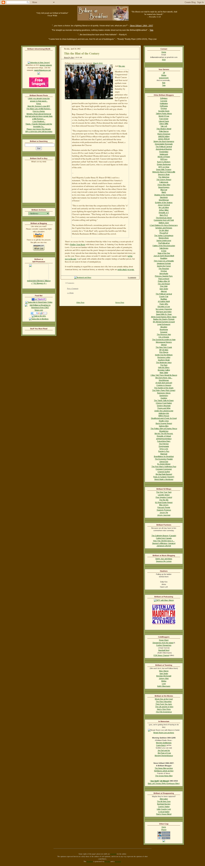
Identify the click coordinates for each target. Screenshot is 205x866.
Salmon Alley (164, 426)
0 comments (132, 277)
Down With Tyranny (163, 169)
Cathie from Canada (164, 538)
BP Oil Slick (163, 350)
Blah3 (164, 192)
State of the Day (164, 253)
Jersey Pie (164, 512)
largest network (46, 65)
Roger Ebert (163, 640)
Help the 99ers (163, 367)
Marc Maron (163, 671)
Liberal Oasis (164, 121)
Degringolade (164, 446)
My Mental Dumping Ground (164, 322)
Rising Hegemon (163, 134)
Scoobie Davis (163, 111)
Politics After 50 (164, 281)
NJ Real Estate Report (163, 502)
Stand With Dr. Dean (164, 314)
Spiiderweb (164, 154)
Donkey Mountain (164, 406)
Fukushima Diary (163, 441)
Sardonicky (163, 395)
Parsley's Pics (163, 451)
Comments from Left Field (164, 220)
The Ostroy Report (163, 180)
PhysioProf (164, 233)
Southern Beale (164, 360)
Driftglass (164, 98)
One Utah (164, 286)
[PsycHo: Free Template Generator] (163, 833)
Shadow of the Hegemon (163, 195)
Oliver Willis (163, 124)
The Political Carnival (164, 146)
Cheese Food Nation (164, 403)
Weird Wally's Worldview (163, 479)
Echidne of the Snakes (163, 202)
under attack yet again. (126, 269)
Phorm (163, 830)
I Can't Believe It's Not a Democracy (164, 225)
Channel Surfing (164, 472)
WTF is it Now (163, 167)
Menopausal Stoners (164, 342)
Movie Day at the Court (164, 699)
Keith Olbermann (163, 686)
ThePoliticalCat (164, 243)
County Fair (163, 296)
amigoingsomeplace (164, 439)
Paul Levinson (163, 279)
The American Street (164, 218)
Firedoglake (163, 152)
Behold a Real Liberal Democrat (39, 114)
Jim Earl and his (164, 750)
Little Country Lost (164, 809)
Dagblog (164, 398)
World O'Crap (164, 116)
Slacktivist (164, 197)
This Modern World (163, 129)
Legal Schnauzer (163, 324)
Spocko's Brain (164, 174)
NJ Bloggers (39, 283)
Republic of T (164, 213)
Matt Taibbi (164, 373)
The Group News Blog (163, 776)
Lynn (164, 684)
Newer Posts (119, 302)
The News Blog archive (164, 768)
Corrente (163, 101)
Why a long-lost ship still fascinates (38, 131)
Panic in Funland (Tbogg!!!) (163, 477)
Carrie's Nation (164, 806)
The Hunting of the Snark (163, 388)
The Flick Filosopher (164, 701)
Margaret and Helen (164, 312)
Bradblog (163, 258)
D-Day (163, 251)
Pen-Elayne (163, 352)
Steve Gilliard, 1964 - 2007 (141, 26)
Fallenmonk (163, 182)
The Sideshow (163, 177)
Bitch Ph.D (164, 215)
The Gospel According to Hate (164, 340)
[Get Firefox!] (163, 836)
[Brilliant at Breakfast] (39, 300)
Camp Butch (161, 745)
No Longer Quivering (164, 309)
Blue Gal (163, 190)
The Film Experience (164, 712)
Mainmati (163, 454)
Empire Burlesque (164, 164)
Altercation (164, 799)
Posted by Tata (69, 57)
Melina (163, 75)
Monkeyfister (164, 238)
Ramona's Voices (164, 393)
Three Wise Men (163, 185)
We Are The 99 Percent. (164, 433)
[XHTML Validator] (163, 839)
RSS (164, 60)
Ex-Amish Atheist (163, 464)
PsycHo (107, 861)
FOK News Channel (161, 655)
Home (163, 52)
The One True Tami (163, 492)
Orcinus (164, 108)
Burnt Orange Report (164, 423)
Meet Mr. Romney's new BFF (39, 106)
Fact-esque (163, 119)
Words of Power (164, 157)
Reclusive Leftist (163, 357)
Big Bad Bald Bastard (164, 474)
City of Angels (164, 337)
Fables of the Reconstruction (164, 246)
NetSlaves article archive (163, 771)
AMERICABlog (163, 136)
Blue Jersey (163, 505)
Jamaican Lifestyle (164, 546)
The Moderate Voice (164, 362)
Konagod (163, 332)
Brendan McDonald (163, 676)
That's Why (163, 304)
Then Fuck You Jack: (164, 704)
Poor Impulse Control (164, 497)
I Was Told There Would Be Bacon (164, 375)
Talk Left (163, 126)
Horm (164, 827)
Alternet (164, 291)
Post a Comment (72, 288)
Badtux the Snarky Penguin (163, 319)
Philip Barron (164, 131)
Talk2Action (163, 248)
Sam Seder (164, 289)
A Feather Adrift (164, 301)
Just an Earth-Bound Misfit (164, 256)
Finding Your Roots (77, 244)
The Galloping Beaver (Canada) (164, 536)
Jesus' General (164, 205)
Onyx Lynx (164, 449)
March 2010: (98, 63)
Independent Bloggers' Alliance (39, 281)
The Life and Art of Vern (164, 707)
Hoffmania (164, 106)
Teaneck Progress (164, 510)
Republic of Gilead (164, 436)
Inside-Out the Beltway (164, 355)
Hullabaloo (164, 103)
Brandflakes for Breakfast (164, 456)
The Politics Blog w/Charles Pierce (164, 428)
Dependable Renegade (164, 144)
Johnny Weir (164, 678)
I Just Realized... (38, 121)
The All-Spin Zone (164, 801)
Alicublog (163, 327)
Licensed (118, 861)
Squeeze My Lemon (164, 561)
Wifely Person (163, 416)
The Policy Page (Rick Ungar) (163, 390)
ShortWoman (164, 200)
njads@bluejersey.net (42, 70)
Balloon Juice (164, 223)
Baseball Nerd (163, 650)
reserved (113, 854)
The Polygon (164, 444)
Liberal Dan (163, 461)
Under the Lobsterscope (163, 411)
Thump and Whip (163, 408)
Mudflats (163, 299)
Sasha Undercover (163, 240)
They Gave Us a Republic (164, 261)
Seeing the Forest (164, 266)
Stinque (164, 345)
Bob (163, 83)
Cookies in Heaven (163, 385)
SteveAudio (163, 273)
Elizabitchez (163, 431)
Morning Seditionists (164, 743)
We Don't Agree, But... (163, 378)
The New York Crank (164, 347)
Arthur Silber (164, 210)
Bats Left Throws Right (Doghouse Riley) (164, 783)
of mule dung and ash (164, 383)
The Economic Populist (164, 459)
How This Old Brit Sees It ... (164, 541)
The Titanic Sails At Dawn (164, 400)
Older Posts (80, 302)
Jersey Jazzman (163, 515)
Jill (164, 73)
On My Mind (163, 230)
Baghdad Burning (163, 804)
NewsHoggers (163, 187)
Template (90, 861)
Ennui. (38, 104)
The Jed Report (164, 284)
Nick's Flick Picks (164, 709)
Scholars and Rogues (163, 228)
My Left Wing (164, 207)
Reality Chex (164, 421)
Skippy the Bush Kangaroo (163, 141)
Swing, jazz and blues (163, 559)
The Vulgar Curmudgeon (163, 235)
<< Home (70, 293)
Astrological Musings (164, 149)
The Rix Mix (163, 500)
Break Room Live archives (163, 733)
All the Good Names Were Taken (163, 317)
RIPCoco (163, 159)
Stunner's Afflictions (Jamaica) (164, 543)
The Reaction (164, 268)
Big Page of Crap (164, 753)
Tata (151, 30)
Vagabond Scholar (164, 263)
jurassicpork (164, 78)
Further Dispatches (163, 645)
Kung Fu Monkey (163, 162)
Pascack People (163, 507)
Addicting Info (164, 413)
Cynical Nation (163, 812)
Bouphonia (164, 329)
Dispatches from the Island (163, 643)
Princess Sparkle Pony (164, 276)
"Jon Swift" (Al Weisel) (159, 781)
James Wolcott (164, 139)
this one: (122, 66)
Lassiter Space (164, 495)
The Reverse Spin (164, 334)
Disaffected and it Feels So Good (164, 418)
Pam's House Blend (163, 814)
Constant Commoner (164, 469)
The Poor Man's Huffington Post (164, 466)
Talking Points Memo (164, 113)
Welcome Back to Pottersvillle (163, 172)
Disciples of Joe (164, 306)
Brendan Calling (164, 370)
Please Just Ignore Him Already (39, 129)
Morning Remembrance (164, 756)
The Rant (163, 365)
